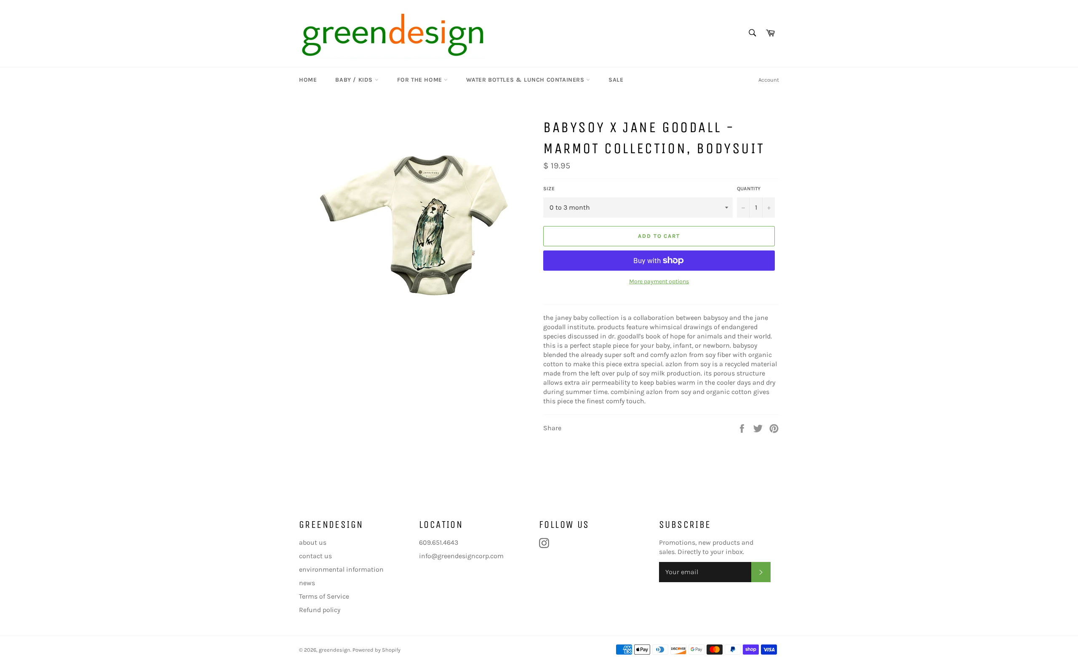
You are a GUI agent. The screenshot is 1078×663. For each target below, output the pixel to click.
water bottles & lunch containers (526, 79)
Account (768, 80)
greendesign (334, 650)
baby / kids (354, 79)
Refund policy (319, 610)
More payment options (659, 281)
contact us (315, 556)
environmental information (341, 569)
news (307, 583)
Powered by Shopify (376, 650)
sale (615, 79)
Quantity (748, 189)
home (308, 79)
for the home (420, 79)
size (549, 189)
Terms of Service (324, 596)
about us (312, 542)
